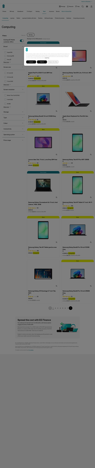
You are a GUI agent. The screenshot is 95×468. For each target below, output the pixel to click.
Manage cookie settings (53, 61)
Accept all (31, 61)
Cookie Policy (47, 57)
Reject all (42, 61)
